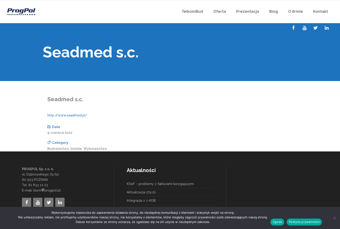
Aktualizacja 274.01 (141, 192)
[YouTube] (304, 28)
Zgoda (277, 222)
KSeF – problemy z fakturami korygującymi (160, 184)
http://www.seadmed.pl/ (67, 115)
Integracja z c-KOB (141, 200)
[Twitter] (315, 28)
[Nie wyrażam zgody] (334, 218)
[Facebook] (293, 28)
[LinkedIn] (326, 28)
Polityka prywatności (304, 222)
